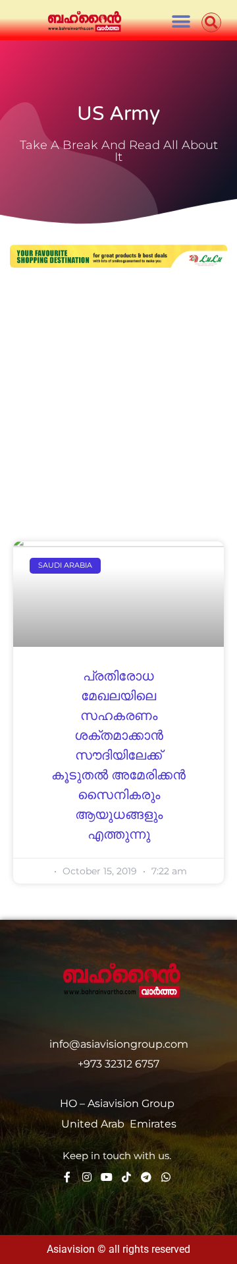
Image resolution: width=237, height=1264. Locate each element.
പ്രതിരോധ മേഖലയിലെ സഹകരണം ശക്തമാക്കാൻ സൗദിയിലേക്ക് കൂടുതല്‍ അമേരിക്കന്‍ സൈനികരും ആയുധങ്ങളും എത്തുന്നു (118, 756)
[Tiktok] (126, 1177)
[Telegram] (146, 1177)
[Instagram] (87, 1177)
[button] (181, 21)
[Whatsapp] (166, 1177)
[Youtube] (106, 1177)
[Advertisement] (118, 406)
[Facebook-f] (67, 1177)
